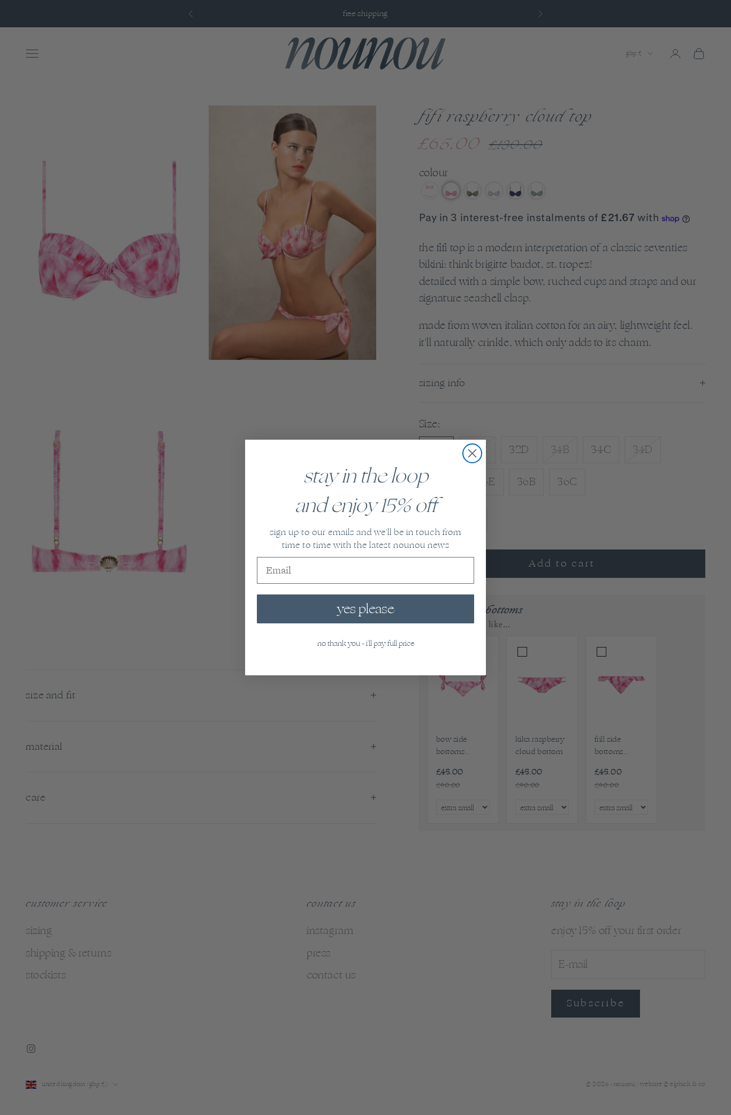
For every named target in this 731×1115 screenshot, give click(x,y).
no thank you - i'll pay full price (365, 643)
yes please (365, 609)
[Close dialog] (472, 453)
